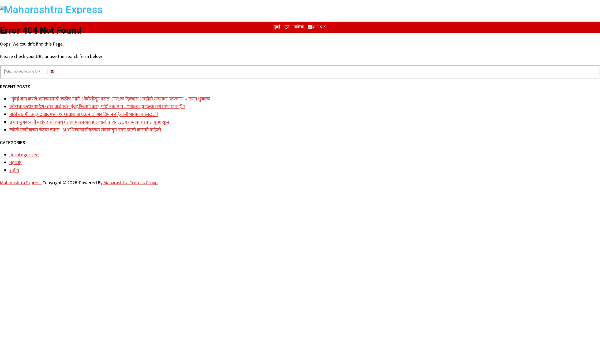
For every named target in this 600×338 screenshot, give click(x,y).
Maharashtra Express (20, 183)
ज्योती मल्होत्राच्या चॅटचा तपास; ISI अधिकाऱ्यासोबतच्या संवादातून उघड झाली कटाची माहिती (85, 130)
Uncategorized (24, 155)
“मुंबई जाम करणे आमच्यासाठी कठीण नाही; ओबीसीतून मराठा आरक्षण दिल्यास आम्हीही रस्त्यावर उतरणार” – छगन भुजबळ (109, 99)
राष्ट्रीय (14, 170)
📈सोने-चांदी (317, 27)
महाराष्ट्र (15, 163)
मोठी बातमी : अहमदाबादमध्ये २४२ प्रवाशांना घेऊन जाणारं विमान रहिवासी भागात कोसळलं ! (83, 115)
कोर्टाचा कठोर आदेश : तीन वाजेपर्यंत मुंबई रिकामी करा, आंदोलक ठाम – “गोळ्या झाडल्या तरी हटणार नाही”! (97, 107)
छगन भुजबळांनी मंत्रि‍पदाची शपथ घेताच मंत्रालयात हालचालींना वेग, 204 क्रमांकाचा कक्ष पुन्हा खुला (89, 122)
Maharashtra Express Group (130, 183)
